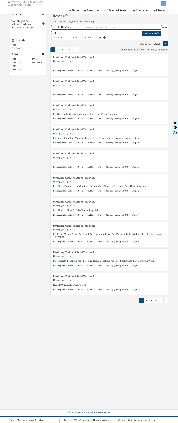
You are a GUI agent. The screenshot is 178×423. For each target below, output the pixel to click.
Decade (20, 40)
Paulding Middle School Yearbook (74, 57)
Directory (162, 10)
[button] (165, 43)
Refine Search (152, 33)
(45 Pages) (16, 69)
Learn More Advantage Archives (27, 420)
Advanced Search (117, 10)
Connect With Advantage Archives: (136, 420)
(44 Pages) (37, 62)
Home (75, 10)
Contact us (142, 10)
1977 (16, 60)
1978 (16, 67)
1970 (16, 46)
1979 (37, 60)
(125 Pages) (16, 48)
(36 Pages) (16, 62)
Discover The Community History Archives (87, 420)
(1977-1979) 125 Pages (22, 27)
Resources (92, 10)
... (72, 49)
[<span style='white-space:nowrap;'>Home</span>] (37, 3)
